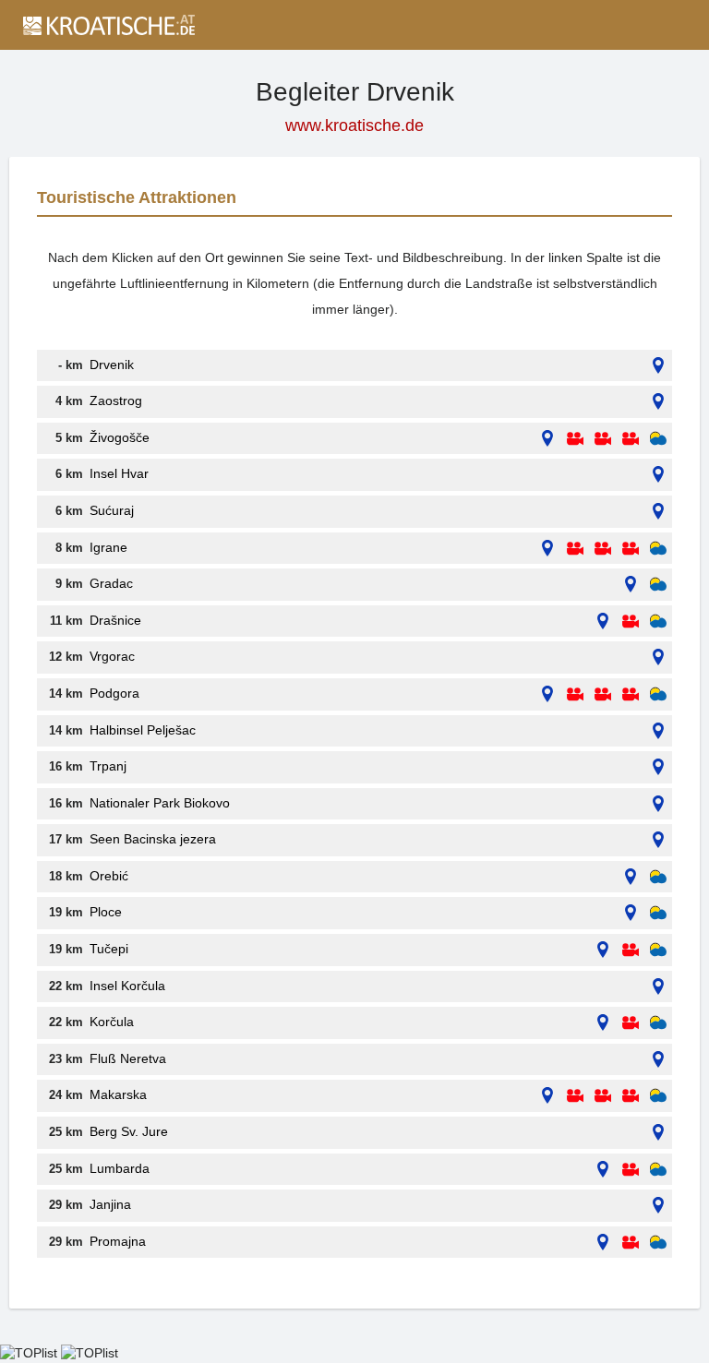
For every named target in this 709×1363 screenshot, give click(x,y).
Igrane (108, 547)
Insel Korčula (127, 985)
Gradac (111, 583)
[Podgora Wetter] (658, 694)
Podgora (114, 693)
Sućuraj (112, 510)
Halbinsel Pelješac (143, 730)
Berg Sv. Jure (129, 1131)
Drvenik (112, 364)
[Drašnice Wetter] (658, 621)
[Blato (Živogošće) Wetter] (658, 439)
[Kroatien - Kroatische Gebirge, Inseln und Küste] (108, 25)
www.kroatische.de (354, 125)
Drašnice (115, 620)
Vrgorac (112, 656)
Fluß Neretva (128, 1058)
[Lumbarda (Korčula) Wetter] (658, 1170)
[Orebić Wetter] (658, 877)
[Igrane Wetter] (658, 548)
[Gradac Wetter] (658, 584)
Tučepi (109, 948)
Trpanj (108, 766)
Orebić (109, 875)
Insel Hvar (119, 473)
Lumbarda (120, 1168)
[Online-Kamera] (575, 439)
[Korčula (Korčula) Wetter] (658, 1023)
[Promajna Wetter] (658, 1242)
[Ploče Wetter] (658, 913)
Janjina (110, 1204)
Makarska (118, 1094)
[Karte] (658, 366)
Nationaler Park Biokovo (160, 802)
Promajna (118, 1241)
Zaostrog (116, 400)
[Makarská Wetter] (658, 1096)
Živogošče (120, 437)
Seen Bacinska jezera (153, 838)
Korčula (112, 1021)
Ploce (106, 911)
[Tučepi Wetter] (658, 950)
